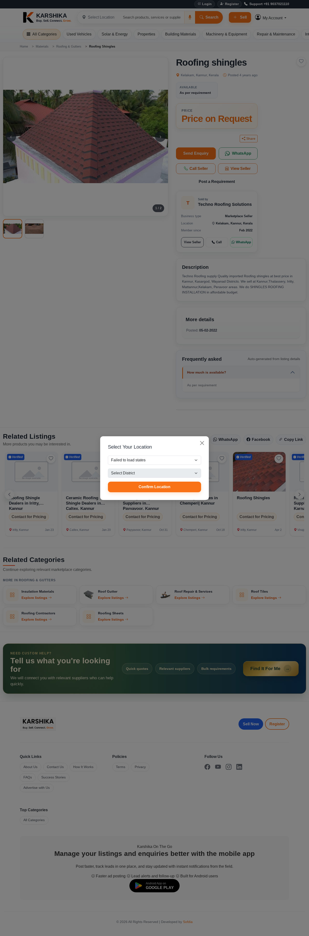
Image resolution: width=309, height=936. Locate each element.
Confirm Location (154, 487)
